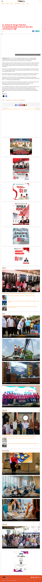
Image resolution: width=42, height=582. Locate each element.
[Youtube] (22, 105)
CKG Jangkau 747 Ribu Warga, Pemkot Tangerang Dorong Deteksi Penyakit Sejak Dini (20, 545)
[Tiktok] (24, 105)
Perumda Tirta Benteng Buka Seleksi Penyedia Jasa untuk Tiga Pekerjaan (21, 438)
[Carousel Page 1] (18, 547)
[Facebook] (16, 105)
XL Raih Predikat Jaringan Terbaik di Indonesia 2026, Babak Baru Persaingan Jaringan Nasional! (23, 302)
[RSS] (26, 105)
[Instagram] (20, 105)
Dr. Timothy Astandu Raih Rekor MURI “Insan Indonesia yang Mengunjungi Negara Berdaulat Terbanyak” (22, 307)
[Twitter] (18, 105)
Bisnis (3, 31)
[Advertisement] (21, 13)
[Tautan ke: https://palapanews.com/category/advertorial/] (39, 524)
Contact (34, 580)
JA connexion (8, 100)
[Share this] (33, 31)
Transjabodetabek (21, 100)
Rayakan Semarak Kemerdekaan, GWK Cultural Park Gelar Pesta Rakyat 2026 (18, 293)
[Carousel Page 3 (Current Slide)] (21, 547)
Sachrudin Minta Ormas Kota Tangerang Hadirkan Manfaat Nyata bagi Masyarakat (23, 443)
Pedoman (23, 580)
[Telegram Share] (37, 31)
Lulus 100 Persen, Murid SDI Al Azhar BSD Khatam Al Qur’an (31, 109)
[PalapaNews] (21, 1)
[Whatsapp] (39, 31)
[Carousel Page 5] (23, 547)
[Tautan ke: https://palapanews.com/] (39, 410)
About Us (19, 580)
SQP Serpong (14, 100)
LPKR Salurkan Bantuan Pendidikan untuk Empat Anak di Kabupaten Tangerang (18, 436)
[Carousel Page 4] (22, 547)
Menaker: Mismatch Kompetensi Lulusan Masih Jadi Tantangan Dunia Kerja (21, 295)
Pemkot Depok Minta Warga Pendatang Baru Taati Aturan (11, 109)
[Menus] (2, 1)
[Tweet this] (35, 31)
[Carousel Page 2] (19, 547)
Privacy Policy (29, 580)
